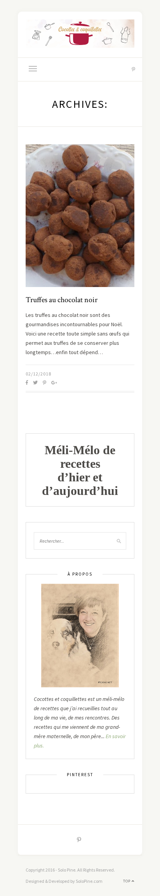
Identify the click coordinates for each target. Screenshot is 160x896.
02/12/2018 (38, 374)
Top (127, 881)
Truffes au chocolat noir (61, 300)
